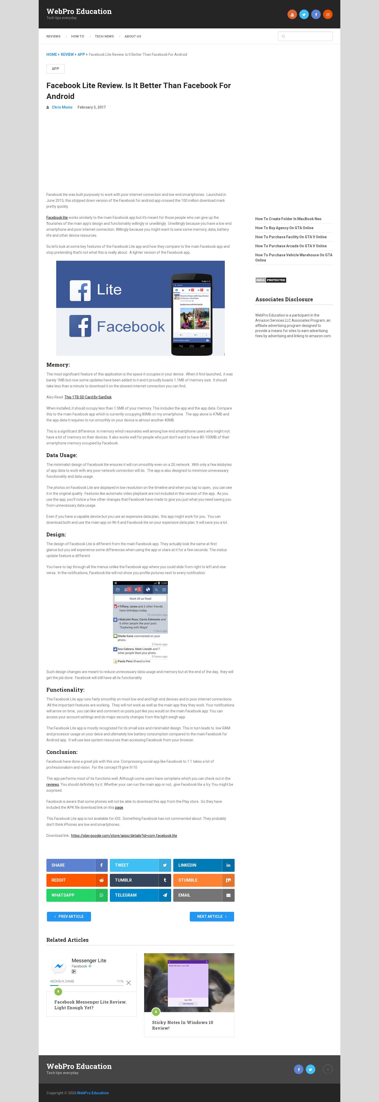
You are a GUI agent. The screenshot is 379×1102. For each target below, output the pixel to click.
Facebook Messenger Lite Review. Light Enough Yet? (90, 1004)
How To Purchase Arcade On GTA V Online (291, 246)
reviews (52, 784)
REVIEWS (53, 36)
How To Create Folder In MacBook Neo (288, 219)
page (119, 807)
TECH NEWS (104, 36)
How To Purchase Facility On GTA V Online (291, 237)
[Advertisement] (140, 153)
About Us (133, 36)
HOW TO (77, 36)
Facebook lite (57, 217)
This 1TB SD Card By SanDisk (88, 397)
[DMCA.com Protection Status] (270, 284)
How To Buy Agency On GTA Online (284, 228)
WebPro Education (79, 11)
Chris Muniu (62, 107)
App (55, 69)
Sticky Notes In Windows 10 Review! (182, 1025)
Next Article (210, 916)
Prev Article (71, 916)
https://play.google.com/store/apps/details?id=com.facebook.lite (124, 836)
